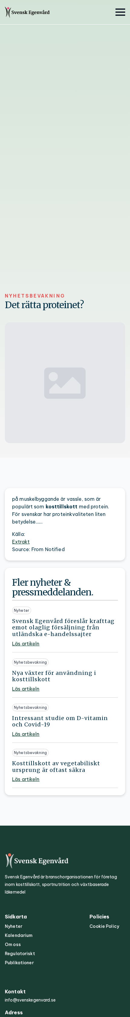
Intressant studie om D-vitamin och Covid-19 (60, 721)
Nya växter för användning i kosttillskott (54, 676)
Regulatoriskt (20, 953)
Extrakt (21, 542)
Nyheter (13, 926)
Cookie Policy (104, 926)
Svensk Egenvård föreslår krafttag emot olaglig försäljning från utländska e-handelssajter (63, 628)
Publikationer (19, 962)
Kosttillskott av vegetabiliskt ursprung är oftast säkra (56, 766)
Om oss (13, 944)
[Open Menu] (120, 12)
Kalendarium (18, 935)
